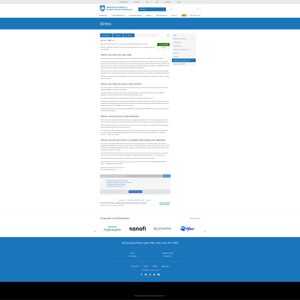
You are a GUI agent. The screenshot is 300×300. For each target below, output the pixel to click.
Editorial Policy (122, 200)
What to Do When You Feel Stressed (119, 182)
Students (176, 57)
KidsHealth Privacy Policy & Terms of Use (135, 200)
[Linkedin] (154, 274)
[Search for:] (182, 9)
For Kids (117, 35)
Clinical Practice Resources (181, 49)
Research (176, 53)
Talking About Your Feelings (116, 184)
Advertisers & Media (179, 64)
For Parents (105, 35)
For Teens (128, 35)
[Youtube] (159, 274)
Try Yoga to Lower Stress (115, 186)
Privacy (146, 266)
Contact (154, 266)
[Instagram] (150, 274)
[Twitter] (146, 274)
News (175, 35)
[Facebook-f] (141, 274)
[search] (182, 9)
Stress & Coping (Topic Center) (117, 180)
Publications (177, 42)
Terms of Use (135, 266)
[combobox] (162, 35)
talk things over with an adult (127, 161)
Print (112, 40)
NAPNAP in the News (179, 39)
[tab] (167, 176)
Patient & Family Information (181, 60)
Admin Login (165, 266)
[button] (195, 218)
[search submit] (198, 9)
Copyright (148, 200)
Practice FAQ (177, 46)
